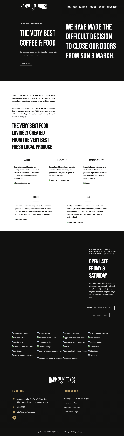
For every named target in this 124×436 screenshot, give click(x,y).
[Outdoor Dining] (95, 342)
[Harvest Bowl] (94, 338)
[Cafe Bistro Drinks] (70, 358)
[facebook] (14, 418)
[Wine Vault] (93, 351)
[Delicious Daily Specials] (98, 333)
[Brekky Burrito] (43, 333)
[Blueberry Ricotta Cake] (46, 338)
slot (48, 114)
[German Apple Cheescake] (22, 356)
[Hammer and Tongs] (20, 333)
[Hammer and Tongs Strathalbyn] (50, 358)
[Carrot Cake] (93, 347)
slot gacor (44, 108)
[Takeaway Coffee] (44, 342)
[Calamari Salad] (18, 338)
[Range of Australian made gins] (49, 351)
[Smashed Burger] (44, 347)
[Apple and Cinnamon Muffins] (74, 338)
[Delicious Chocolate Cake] (22, 347)
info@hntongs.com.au (26, 412)
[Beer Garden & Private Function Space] (78, 351)
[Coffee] (66, 347)
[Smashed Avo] (17, 342)
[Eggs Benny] (17, 351)
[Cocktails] (92, 356)
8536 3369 (21, 407)
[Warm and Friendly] (71, 333)
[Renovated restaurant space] (74, 342)
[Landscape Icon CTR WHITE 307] (34, 4)
